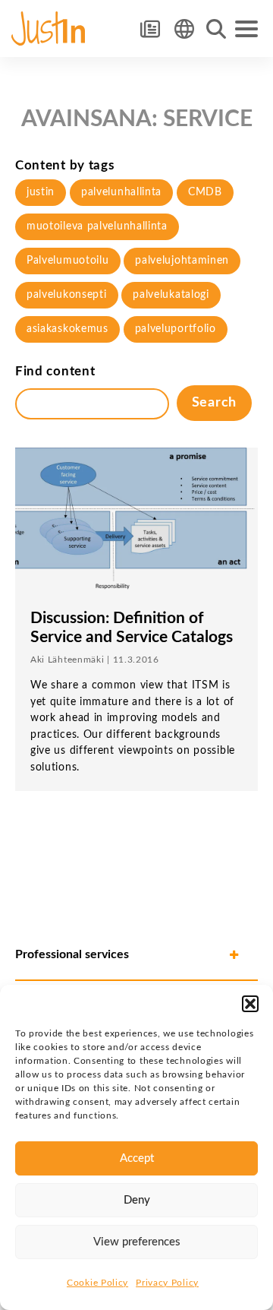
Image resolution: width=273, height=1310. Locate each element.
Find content (55, 371)
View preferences (136, 1242)
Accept (137, 1158)
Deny (137, 1200)
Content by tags (65, 165)
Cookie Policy (97, 1282)
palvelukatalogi (171, 295)
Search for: (216, 29)
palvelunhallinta (121, 192)
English (184, 28)
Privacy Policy (167, 1282)
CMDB (205, 192)
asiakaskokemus (67, 329)
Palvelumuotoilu (68, 260)
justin (41, 192)
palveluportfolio (175, 329)
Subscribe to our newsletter (150, 28)
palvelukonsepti (67, 295)
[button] (250, 1003)
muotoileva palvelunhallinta (97, 226)
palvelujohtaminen (182, 260)
